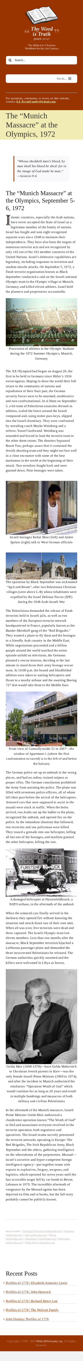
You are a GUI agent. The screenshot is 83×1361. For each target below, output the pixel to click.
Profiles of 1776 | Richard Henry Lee (32, 1301)
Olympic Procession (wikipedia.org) (42, 1231)
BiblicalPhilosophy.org (49, 1341)
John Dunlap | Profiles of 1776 (27, 1319)
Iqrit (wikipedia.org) (36, 1235)
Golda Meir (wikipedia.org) (40, 1242)
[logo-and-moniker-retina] (41, 7)
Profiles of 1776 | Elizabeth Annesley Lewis (36, 1283)
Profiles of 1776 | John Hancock (28, 1292)
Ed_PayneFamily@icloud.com (36, 101)
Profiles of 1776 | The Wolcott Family (32, 1310)
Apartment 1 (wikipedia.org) (40, 1238)
